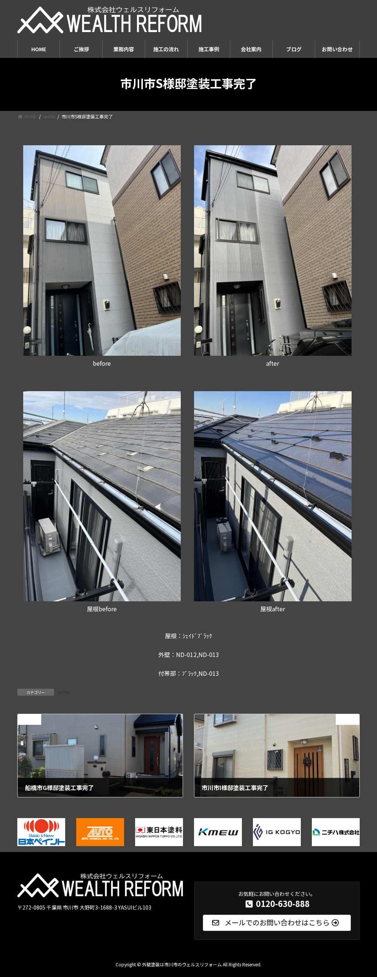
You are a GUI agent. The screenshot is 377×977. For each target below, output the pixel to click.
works (64, 692)
